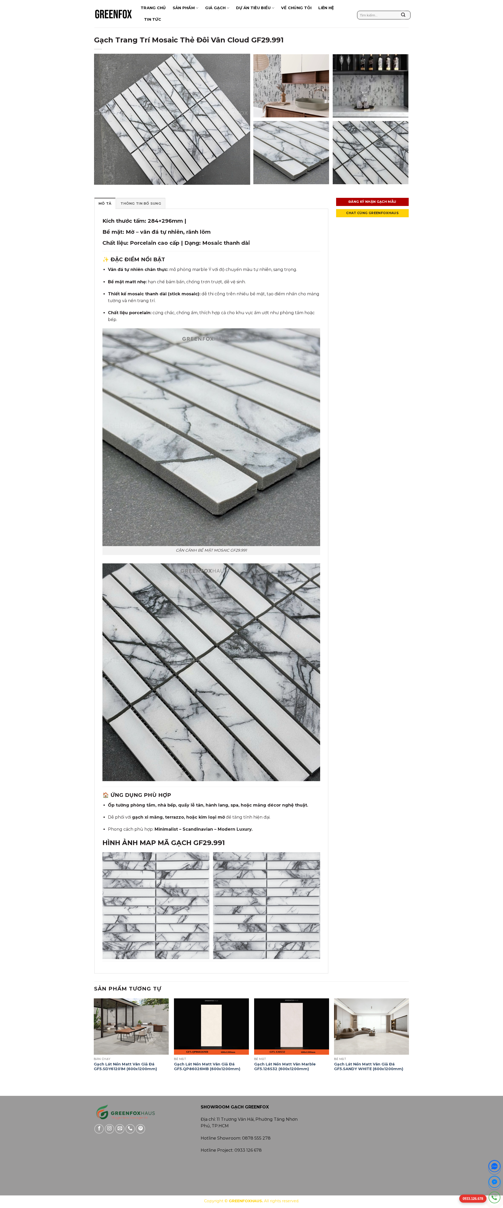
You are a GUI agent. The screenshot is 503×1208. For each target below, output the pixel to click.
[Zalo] (494, 1167)
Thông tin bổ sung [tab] (141, 203)
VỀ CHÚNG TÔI (296, 8)
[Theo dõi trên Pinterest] (140, 1129)
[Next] (409, 1040)
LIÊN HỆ (326, 8)
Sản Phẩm (184, 8)
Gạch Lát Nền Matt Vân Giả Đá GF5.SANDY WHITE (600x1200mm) (368, 1066)
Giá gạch (215, 8)
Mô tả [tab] (105, 203)
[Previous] (94, 1040)
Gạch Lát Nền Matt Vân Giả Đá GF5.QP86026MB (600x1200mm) (207, 1066)
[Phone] (494, 1198)
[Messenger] (494, 1183)
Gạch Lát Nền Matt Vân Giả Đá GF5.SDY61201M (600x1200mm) (125, 1066)
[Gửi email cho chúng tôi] (119, 1129)
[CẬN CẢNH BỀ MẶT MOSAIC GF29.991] (211, 436)
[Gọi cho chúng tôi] (130, 1129)
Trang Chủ (153, 8)
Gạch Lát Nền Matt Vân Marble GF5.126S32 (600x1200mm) (285, 1066)
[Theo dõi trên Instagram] (109, 1129)
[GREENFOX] (113, 14)
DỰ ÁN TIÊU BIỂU (253, 8)
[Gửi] (403, 15)
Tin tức (152, 19)
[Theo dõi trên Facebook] (99, 1129)
